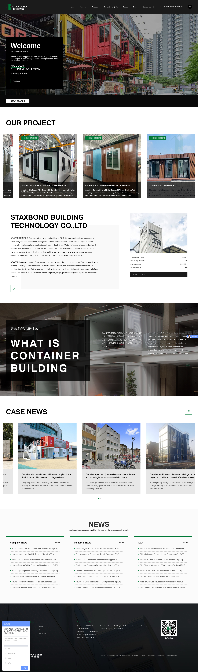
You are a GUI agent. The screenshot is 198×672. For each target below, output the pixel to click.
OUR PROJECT (31, 123)
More (57, 543)
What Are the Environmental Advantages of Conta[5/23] (162, 549)
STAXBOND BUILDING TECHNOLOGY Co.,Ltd (49, 221)
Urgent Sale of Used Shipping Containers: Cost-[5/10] (97, 576)
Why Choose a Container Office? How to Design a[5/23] (162, 565)
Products (95, 7)
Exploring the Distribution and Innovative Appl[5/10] (96, 560)
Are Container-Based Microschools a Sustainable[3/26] (34, 560)
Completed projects (111, 7)
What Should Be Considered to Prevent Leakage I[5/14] (162, 587)
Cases (125, 7)
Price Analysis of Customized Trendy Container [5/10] (97, 549)
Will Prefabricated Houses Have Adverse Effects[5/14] (161, 582)
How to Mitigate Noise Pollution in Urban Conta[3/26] (33, 576)
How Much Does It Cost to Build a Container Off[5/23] (161, 560)
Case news (26, 412)
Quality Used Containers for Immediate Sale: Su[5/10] (97, 565)
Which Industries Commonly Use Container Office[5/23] (162, 554)
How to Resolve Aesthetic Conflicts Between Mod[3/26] (34, 582)
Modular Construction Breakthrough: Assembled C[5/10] (98, 571)
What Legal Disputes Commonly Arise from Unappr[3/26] (35, 571)
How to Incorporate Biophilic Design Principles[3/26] (33, 554)
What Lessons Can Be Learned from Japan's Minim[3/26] (35, 549)
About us (83, 7)
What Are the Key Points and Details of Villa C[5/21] (161, 571)
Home (72, 7)
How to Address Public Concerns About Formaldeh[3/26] (35, 565)
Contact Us (147, 7)
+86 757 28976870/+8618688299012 (171, 7)
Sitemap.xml (151, 655)
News (135, 7)
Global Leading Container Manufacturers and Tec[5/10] (98, 587)
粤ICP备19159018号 (139, 655)
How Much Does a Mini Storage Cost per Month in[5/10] (98, 582)
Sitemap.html (160, 655)
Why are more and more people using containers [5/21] (162, 576)
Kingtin (175, 655)
